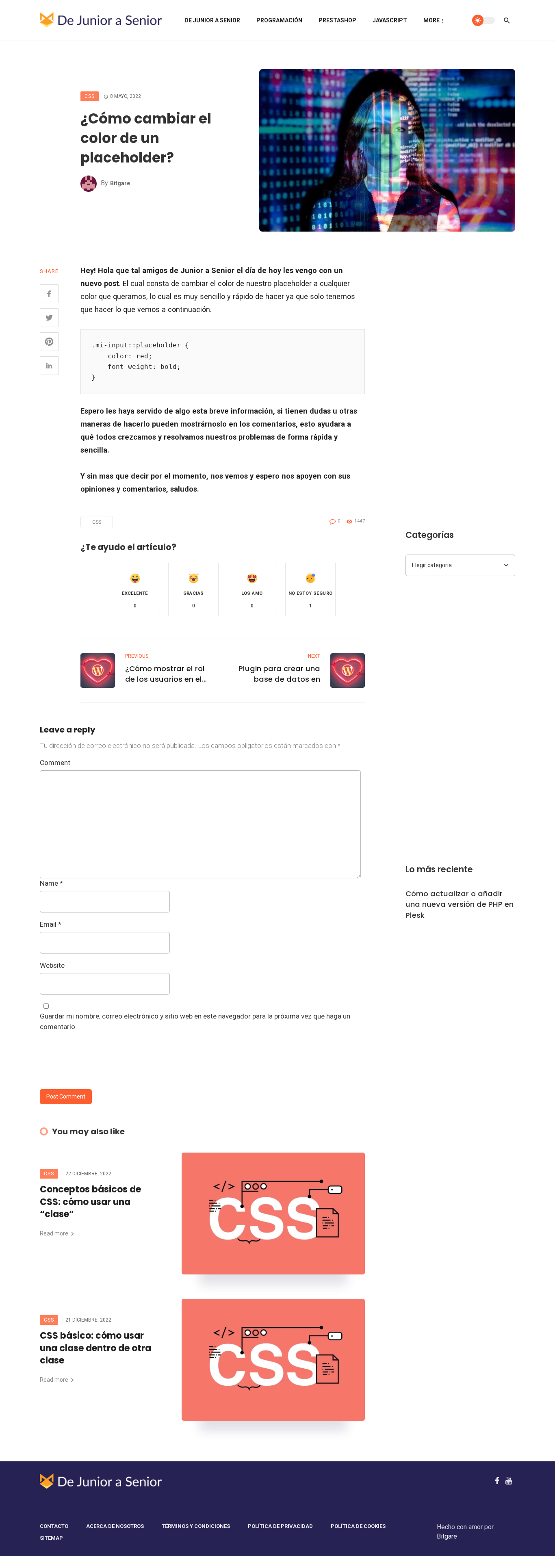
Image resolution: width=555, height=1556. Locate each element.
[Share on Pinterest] (49, 341)
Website (52, 965)
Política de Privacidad (280, 1526)
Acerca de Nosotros (115, 1526)
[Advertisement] (460, 386)
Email (50, 924)
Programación (279, 20)
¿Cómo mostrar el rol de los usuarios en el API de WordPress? (165, 674)
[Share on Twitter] (49, 317)
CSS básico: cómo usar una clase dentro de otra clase (95, 1348)
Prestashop (337, 20)
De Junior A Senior (212, 20)
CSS (90, 96)
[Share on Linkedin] (49, 365)
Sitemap (51, 1538)
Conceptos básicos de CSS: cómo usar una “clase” (90, 1202)
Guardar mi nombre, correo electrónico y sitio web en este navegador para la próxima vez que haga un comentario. (195, 1021)
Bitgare (120, 183)
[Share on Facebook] (49, 293)
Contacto (54, 1526)
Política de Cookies (358, 1526)
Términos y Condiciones (196, 1526)
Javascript (390, 20)
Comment (55, 762)
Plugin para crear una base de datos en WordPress (279, 674)
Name (51, 883)
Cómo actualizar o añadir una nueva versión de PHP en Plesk (459, 904)
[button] (135, 589)
